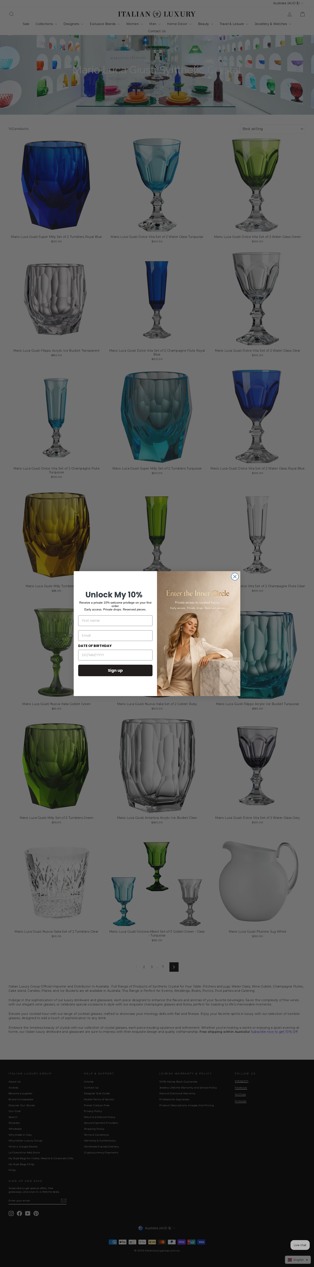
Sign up (115, 670)
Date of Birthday (95, 645)
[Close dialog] (235, 576)
